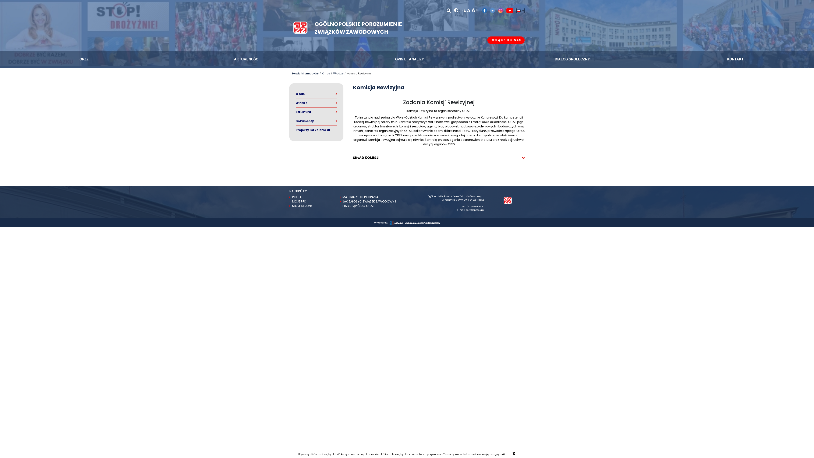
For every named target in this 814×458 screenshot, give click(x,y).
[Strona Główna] (507, 200)
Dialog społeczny (572, 59)
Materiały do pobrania (360, 197)
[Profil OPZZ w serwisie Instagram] (499, 10)
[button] (439, 158)
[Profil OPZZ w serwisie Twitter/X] (491, 10)
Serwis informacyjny (305, 73)
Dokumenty (305, 121)
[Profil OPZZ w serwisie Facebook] (483, 10)
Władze (338, 73)
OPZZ (84, 59)
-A (463, 10)
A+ (475, 10)
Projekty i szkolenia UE (313, 130)
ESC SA (398, 222)
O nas (326, 73)
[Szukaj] (449, 10)
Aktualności (246, 59)
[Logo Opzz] (300, 27)
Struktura (303, 112)
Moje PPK (299, 201)
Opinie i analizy (409, 59)
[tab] (439, 158)
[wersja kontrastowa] (456, 10)
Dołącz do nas (506, 40)
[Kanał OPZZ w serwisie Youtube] (508, 10)
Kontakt (735, 59)
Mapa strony (302, 206)
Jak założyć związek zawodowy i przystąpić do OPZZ (369, 203)
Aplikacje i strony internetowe (422, 222)
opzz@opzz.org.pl (475, 210)
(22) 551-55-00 (475, 206)
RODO (296, 197)
